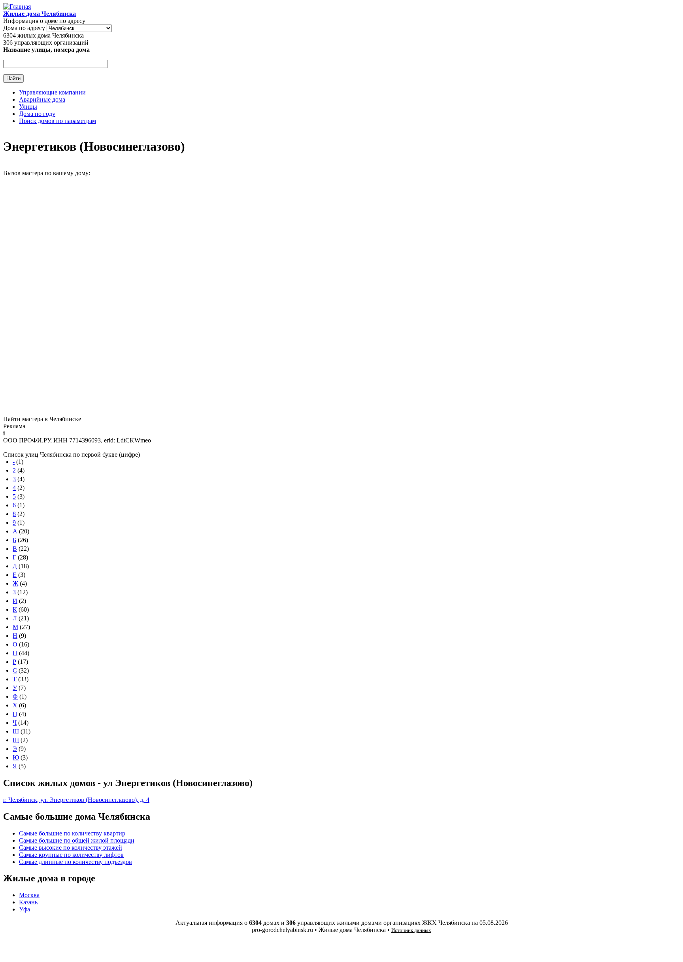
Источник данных (411, 930)
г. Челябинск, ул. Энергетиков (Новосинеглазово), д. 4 (76, 799)
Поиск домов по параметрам (57, 120)
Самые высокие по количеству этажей (70, 847)
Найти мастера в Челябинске (42, 419)
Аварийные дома (42, 99)
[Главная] (17, 6)
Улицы (28, 106)
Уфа (24, 909)
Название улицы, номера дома (46, 49)
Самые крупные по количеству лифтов (71, 854)
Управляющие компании (52, 92)
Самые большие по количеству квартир (72, 833)
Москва (29, 895)
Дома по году (37, 113)
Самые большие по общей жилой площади (76, 840)
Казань (28, 902)
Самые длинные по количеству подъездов (75, 861)
